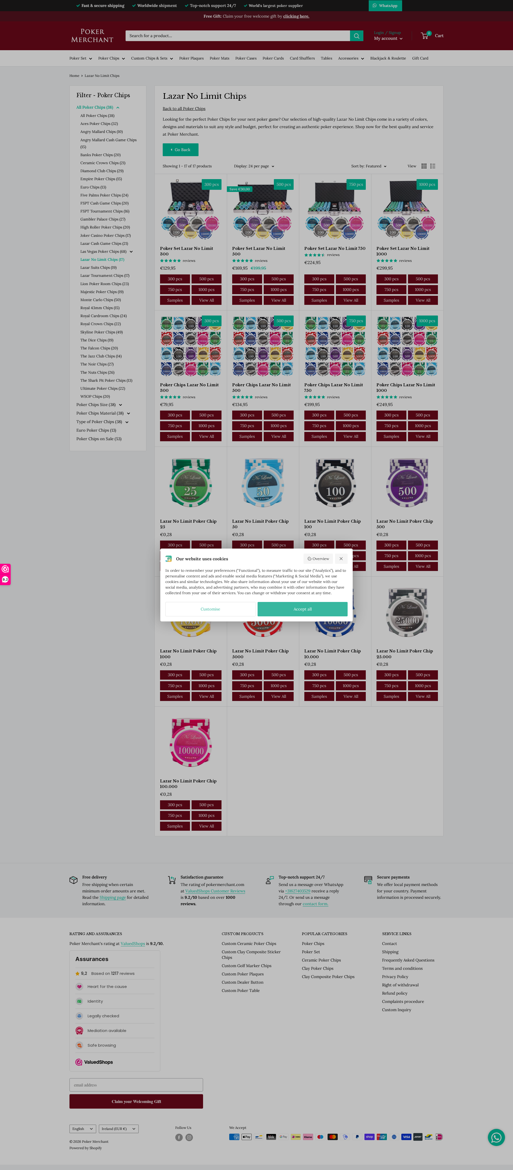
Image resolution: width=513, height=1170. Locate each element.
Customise (210, 609)
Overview (321, 558)
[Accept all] (341, 559)
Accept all (303, 609)
